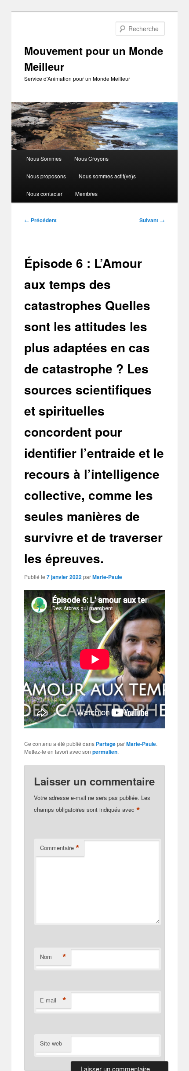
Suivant (152, 220)
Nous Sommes (44, 158)
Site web (51, 1043)
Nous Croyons (91, 158)
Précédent (40, 220)
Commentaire (60, 848)
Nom (53, 957)
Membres (86, 193)
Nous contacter (44, 193)
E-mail (53, 1000)
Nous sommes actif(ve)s (107, 176)
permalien (104, 752)
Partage (106, 744)
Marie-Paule (107, 577)
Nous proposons (46, 176)
